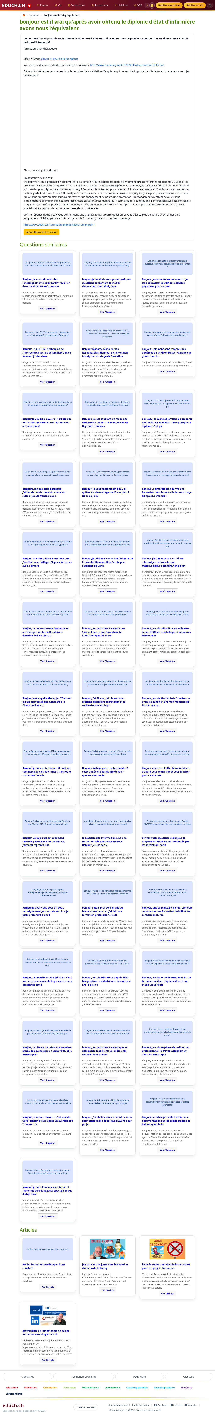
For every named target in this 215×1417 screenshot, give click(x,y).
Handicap (186, 1387)
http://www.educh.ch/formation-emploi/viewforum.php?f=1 (59, 224)
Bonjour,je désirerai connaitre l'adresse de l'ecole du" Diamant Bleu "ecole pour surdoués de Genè (107, 562)
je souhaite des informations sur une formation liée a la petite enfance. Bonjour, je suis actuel (104, 841)
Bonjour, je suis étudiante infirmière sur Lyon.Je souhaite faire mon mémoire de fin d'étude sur (166, 702)
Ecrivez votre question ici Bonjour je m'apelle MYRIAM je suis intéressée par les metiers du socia (165, 841)
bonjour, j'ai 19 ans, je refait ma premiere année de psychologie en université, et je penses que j (47, 1051)
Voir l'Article (48, 1286)
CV (59, 5)
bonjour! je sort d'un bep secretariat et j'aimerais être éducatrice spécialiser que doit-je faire (47, 1190)
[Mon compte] (210, 5)
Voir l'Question (47, 308)
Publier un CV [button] (194, 5)
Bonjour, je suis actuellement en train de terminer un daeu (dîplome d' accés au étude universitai (166, 981)
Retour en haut (87, 1407)
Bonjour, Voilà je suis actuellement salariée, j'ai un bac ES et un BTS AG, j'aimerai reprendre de (43, 841)
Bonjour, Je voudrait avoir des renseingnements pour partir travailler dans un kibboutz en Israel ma (46, 283)
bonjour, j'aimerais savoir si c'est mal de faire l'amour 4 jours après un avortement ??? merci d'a (47, 1121)
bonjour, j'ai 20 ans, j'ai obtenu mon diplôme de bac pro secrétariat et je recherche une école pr (103, 702)
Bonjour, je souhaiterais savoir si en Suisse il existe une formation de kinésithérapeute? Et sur (103, 632)
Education (12, 1387)
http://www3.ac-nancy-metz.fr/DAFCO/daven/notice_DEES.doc (127, 65)
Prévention (30, 1387)
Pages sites (27, 1376)
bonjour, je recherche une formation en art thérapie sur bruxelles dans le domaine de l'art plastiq (45, 632)
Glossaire (188, 1376)
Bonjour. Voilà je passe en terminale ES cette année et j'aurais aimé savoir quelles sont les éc (105, 771)
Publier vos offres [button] (169, 5)
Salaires (123, 5)
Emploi (44, 5)
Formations (101, 5)
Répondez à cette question (41, 232)
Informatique (14, 1393)
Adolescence (112, 1387)
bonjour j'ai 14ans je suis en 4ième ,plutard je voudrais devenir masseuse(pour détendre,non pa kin (163, 562)
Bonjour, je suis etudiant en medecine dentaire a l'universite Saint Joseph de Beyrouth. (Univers (105, 422)
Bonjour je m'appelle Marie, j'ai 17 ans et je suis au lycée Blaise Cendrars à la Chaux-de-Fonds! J (46, 702)
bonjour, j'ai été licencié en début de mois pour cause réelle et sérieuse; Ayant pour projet (107, 1121)
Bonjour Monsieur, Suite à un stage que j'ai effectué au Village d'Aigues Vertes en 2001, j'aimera (47, 562)
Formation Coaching (83, 1376)
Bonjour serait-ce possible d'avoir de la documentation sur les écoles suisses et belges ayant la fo (166, 1121)
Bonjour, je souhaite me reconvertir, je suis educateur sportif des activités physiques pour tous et (165, 283)
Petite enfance (90, 1387)
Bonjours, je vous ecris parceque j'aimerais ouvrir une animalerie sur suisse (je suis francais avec (44, 492)
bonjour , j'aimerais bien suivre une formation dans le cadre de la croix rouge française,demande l (167, 492)
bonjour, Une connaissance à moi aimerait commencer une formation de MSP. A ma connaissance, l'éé (167, 911)
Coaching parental (137, 1387)
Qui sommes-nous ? (119, 1405)
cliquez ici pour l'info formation (59, 58)
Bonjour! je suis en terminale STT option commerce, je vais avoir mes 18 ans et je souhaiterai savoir (46, 771)
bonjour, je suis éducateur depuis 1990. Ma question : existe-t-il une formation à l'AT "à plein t (106, 981)
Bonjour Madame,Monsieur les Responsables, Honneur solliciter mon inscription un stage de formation (105, 352)
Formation (69, 1387)
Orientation (50, 1387)
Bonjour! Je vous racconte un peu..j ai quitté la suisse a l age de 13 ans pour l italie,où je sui (105, 492)
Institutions (78, 5)
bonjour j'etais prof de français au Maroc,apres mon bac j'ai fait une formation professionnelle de (102, 911)
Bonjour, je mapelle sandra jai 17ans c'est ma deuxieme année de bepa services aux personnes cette (47, 981)
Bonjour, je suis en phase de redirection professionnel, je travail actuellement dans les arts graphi (165, 1051)
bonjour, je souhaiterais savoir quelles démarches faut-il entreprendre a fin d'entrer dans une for (105, 1051)
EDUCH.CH (17, 5)
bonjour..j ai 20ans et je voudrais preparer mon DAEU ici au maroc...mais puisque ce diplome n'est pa (167, 422)
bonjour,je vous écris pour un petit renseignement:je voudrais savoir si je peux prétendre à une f (45, 911)
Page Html (139, 1376)
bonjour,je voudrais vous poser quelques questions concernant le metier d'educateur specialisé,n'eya (106, 283)
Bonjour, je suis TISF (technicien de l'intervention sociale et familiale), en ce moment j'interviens (46, 352)
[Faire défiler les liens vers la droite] (147, 5)
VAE (139, 5)
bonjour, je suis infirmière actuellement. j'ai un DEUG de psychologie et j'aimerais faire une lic (166, 632)
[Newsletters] (151, 5)
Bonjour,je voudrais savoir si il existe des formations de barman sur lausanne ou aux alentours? (46, 422)
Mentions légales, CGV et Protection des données (135, 1410)
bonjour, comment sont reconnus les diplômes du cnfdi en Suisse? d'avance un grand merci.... (167, 352)
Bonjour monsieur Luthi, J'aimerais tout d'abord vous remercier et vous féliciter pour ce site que (166, 771)
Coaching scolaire (164, 1387)
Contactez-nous (140, 1405)
